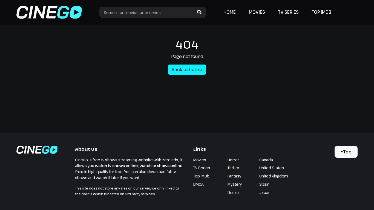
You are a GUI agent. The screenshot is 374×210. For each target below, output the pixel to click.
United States (271, 167)
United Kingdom (273, 176)
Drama (234, 192)
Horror (233, 159)
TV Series (288, 12)
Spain (264, 184)
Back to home (187, 69)
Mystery (235, 184)
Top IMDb (321, 12)
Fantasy (234, 176)
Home (229, 12)
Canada (266, 159)
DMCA (198, 184)
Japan (265, 192)
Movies (257, 12)
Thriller (233, 167)
